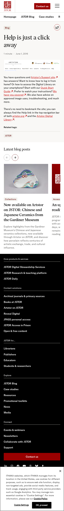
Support (8, 447)
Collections (10, 199)
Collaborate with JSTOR (17, 441)
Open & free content (15, 331)
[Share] (57, 27)
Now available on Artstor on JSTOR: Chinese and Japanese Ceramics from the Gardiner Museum (23, 212)
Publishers (10, 354)
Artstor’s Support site (43, 77)
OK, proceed (42, 505)
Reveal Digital (12, 313)
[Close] (60, 471)
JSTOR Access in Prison (17, 325)
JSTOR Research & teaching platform (25, 272)
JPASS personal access (17, 319)
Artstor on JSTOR (13, 307)
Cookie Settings (21, 505)
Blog (7, 27)
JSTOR (8, 135)
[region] (32, 489)
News (7, 406)
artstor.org (18, 116)
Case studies (46, 16)
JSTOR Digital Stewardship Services (24, 267)
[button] (15, 157)
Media (7, 412)
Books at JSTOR (13, 302)
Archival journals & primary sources (24, 296)
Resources (10, 395)
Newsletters (11, 435)
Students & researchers (17, 366)
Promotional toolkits (15, 400)
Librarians (9, 348)
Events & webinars (14, 430)
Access (56, 199)
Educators (10, 360)
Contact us (42, 6)
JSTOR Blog (27, 16)
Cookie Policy (40, 498)
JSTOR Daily (11, 278)
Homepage (10, 16)
